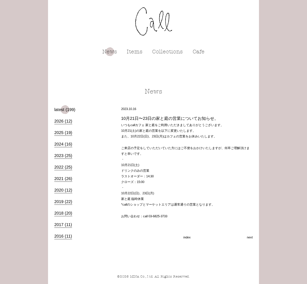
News (109, 52)
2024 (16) (63, 144)
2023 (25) (63, 155)
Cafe (199, 52)
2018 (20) (63, 213)
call (153, 21)
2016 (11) (63, 236)
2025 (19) (63, 132)
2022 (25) (63, 167)
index (187, 237)
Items (135, 52)
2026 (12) (63, 121)
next (250, 237)
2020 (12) (63, 190)
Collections (167, 52)
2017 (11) (63, 224)
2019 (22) (63, 201)
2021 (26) (63, 178)
